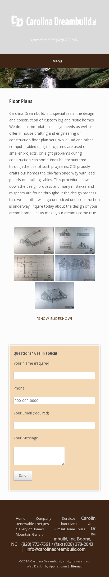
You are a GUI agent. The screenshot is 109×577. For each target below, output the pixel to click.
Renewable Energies (32, 523)
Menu (57, 61)
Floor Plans (68, 523)
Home (20, 518)
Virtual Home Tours (69, 529)
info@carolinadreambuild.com (55, 549)
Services (69, 518)
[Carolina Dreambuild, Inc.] (54, 21)
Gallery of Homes (30, 529)
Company (43, 518)
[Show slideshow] (54, 318)
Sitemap (76, 566)
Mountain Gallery (30, 534)
